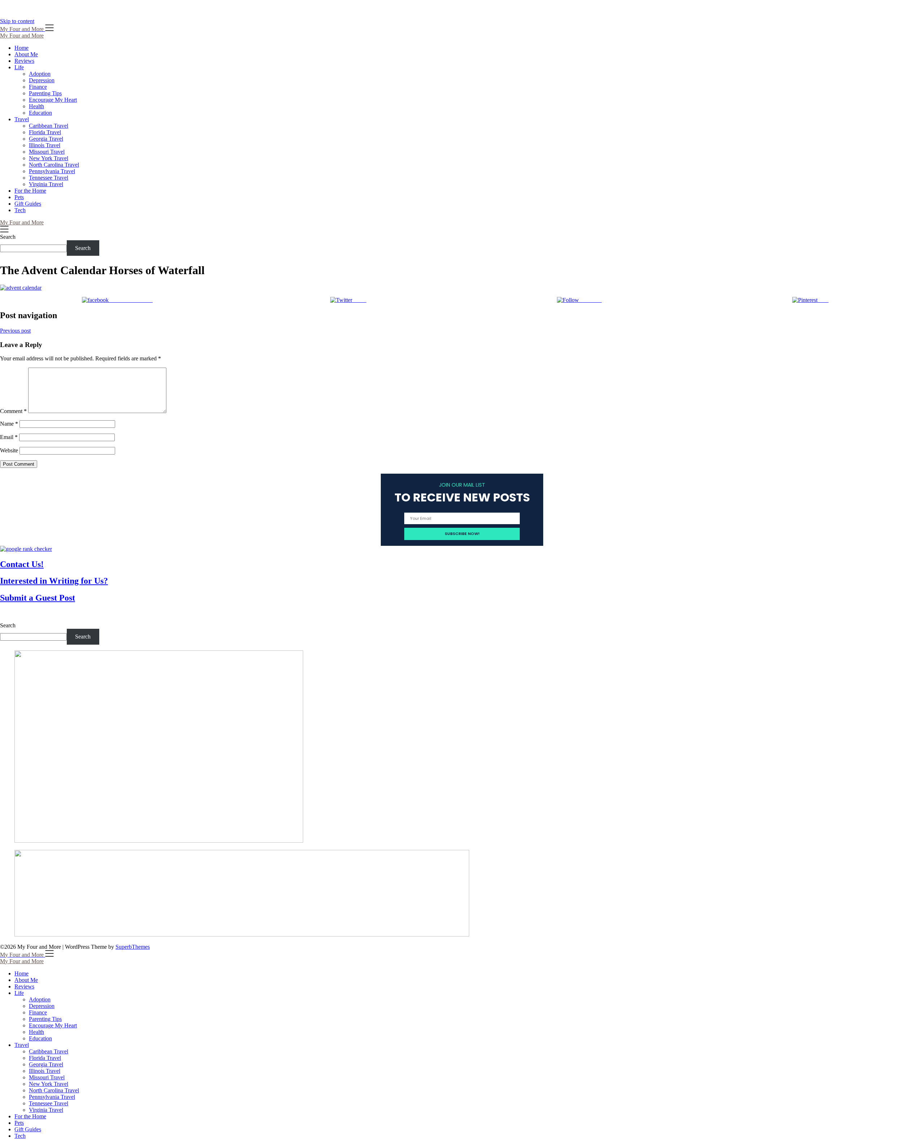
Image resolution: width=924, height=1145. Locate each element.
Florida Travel (45, 132)
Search (8, 237)
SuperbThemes (133, 947)
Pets (19, 197)
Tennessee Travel (48, 178)
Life (19, 67)
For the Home (30, 191)
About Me (26, 54)
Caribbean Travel (48, 126)
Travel (21, 119)
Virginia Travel (46, 184)
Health (36, 106)
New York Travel (48, 158)
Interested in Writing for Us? (54, 580)
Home (21, 48)
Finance (38, 87)
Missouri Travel (47, 152)
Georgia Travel (46, 139)
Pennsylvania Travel (52, 171)
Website (9, 450)
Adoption (40, 74)
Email (9, 437)
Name (9, 424)
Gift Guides (27, 204)
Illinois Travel (44, 145)
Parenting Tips (45, 93)
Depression (42, 80)
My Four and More (22, 35)
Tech (20, 210)
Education (40, 113)
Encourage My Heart (53, 100)
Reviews (24, 61)
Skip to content (17, 21)
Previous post (15, 331)
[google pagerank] (26, 549)
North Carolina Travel (54, 165)
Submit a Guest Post (37, 597)
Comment (13, 411)
